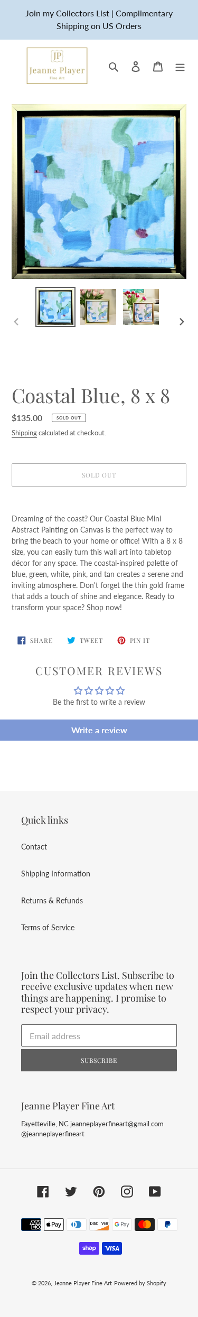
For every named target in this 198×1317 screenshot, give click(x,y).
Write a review (99, 730)
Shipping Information (55, 873)
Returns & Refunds (52, 900)
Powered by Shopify (140, 1282)
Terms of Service (47, 927)
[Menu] (180, 65)
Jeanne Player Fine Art (83, 1282)
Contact (34, 846)
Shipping (24, 432)
